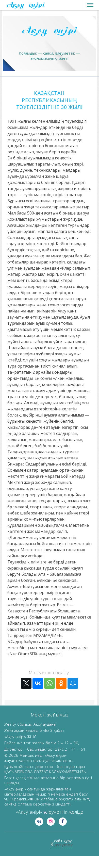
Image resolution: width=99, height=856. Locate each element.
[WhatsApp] (49, 683)
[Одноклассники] (61, 683)
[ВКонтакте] (37, 683)
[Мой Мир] (73, 683)
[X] (26, 683)
